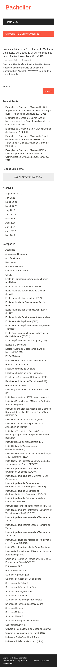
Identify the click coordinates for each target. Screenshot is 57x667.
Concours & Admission (16, 270)
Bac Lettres (10, 262)
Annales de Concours (16, 254)
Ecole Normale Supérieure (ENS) (21, 321)
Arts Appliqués (12, 258)
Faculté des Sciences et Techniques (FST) (26, 381)
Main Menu (12, 22)
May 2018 (10, 218)
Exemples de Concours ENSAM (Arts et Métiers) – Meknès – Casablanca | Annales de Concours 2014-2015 (27, 121)
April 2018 (10, 223)
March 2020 (11, 206)
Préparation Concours (16, 570)
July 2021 (10, 198)
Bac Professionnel (14, 266)
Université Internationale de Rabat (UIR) (25, 633)
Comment (26, 60)
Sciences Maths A (14, 612)
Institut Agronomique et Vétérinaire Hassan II (27, 397)
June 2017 (10, 231)
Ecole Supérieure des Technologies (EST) (26, 340)
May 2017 (10, 235)
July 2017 (10, 227)
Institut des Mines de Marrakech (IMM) (23, 419)
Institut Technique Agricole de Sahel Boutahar (27, 547)
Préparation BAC (13, 566)
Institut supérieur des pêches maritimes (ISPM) (28, 506)
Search (6, 86)
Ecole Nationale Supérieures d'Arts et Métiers (27, 317)
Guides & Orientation (15, 385)
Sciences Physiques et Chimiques (22, 620)
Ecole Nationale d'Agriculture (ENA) (23, 286)
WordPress (25, 661)
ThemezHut (8, 663)
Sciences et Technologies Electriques (23, 600)
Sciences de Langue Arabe (18, 591)
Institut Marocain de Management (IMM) (24, 442)
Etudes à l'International (16, 364)
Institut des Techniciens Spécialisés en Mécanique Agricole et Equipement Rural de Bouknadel (27, 434)
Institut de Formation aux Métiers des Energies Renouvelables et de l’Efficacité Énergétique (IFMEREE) (28, 412)
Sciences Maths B (14, 616)
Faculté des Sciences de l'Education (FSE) (26, 377)
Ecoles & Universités (15, 345)
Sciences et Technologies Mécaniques (24, 604)
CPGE (8, 275)
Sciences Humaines (15, 608)
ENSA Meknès (12, 356)
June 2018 (10, 214)
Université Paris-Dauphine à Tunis (22, 637)
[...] (20, 74)
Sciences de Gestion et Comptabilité (23, 579)
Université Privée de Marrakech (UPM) (24, 641)
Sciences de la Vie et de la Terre (21, 587)
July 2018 (10, 210)
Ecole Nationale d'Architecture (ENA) (23, 298)
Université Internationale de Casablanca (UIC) (28, 629)
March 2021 (11, 202)
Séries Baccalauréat (15, 625)
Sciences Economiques (17, 595)
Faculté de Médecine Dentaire (20, 369)
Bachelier (18, 7)
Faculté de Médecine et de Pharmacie (24, 373)
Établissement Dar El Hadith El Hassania (25, 360)
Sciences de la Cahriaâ (16, 583)
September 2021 (13, 194)
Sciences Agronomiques (17, 575)
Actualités (10, 250)
